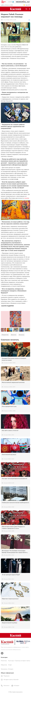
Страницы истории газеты (22, 661)
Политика (4, 661)
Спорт (10, 665)
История (10, 669)
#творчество (5, 334)
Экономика (4, 669)
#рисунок (13, 334)
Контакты (6, 685)
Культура (11, 661)
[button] (28, 329)
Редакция (6, 676)
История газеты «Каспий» (11, 679)
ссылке (26, 198)
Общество (4, 665)
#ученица (21, 334)
